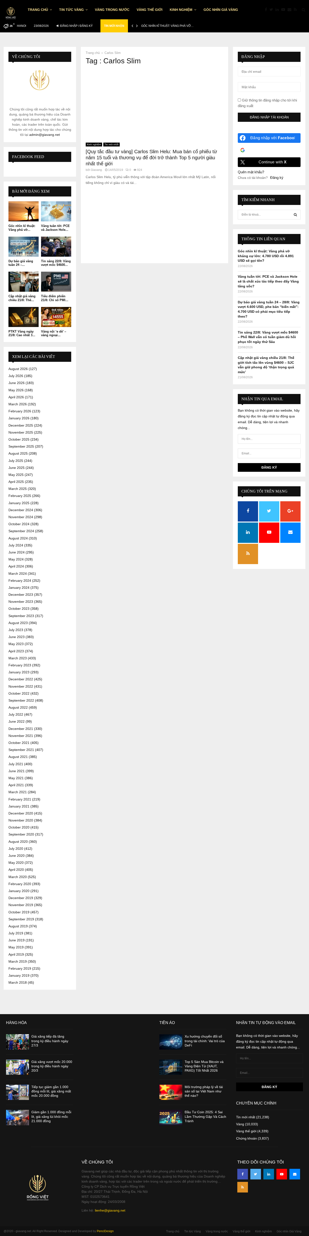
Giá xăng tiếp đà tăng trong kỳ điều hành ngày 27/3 (49, 1040)
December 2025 (20, 425)
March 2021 (17, 792)
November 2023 (20, 601)
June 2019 (16, 940)
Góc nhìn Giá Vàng (221, 10)
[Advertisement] (154, 104)
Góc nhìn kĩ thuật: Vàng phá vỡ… (167, 26)
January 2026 (18, 418)
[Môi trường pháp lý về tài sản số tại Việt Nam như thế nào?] (170, 1092)
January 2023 (18, 672)
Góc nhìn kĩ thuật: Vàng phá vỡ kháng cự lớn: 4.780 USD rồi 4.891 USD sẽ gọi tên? (266, 255)
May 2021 (16, 778)
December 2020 (20, 813)
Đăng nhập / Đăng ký (76, 26)
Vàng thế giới (149, 10)
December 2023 (20, 594)
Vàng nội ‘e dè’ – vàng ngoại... (53, 333)
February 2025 (19, 496)
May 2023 (16, 644)
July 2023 (15, 630)
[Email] (291, 10)
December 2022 (20, 679)
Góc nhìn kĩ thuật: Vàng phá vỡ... (21, 228)
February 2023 (19, 665)
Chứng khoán (246, 1138)
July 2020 (15, 849)
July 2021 (15, 764)
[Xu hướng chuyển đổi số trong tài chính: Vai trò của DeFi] (170, 1041)
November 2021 (20, 736)
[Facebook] (267, 10)
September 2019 (21, 919)
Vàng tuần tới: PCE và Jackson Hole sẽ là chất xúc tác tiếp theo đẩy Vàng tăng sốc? (268, 281)
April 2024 (16, 566)
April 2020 (16, 870)
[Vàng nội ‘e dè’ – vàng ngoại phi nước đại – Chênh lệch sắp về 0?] (56, 317)
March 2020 (17, 877)
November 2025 (20, 432)
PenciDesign (105, 1231)
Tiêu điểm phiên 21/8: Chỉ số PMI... (54, 298)
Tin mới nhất (112, 144)
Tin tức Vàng (71, 10)
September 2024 (21, 531)
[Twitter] (272, 10)
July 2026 (15, 376)
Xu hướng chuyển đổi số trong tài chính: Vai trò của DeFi (205, 1040)
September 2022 (21, 700)
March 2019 (17, 961)
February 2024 (19, 580)
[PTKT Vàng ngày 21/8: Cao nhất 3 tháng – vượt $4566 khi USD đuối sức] (23, 317)
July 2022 (15, 714)
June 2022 (16, 721)
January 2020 (18, 891)
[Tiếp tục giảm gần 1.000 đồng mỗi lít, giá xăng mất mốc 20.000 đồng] (17, 1092)
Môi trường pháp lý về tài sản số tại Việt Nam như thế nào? (204, 1091)
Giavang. (97, 170)
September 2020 (21, 834)
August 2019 (18, 926)
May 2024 (16, 559)
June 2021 (16, 771)
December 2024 (20, 510)
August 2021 (18, 757)
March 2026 (17, 404)
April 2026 (16, 397)
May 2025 (16, 475)
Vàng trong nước (112, 10)
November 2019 (20, 905)
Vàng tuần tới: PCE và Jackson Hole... (55, 228)
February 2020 (19, 884)
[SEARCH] (295, 214)
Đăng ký (276, 177)
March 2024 (17, 573)
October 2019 (18, 912)
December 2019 (20, 898)
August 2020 (18, 841)
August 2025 (18, 453)
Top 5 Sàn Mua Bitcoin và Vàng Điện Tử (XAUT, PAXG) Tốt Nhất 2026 (204, 1066)
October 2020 (18, 827)
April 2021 (16, 785)
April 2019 (16, 954)
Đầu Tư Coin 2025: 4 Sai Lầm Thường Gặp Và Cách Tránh (205, 1116)
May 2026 (16, 390)
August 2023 (18, 623)
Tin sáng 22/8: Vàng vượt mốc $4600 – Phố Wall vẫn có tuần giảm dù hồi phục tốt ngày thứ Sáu (268, 337)
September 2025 (21, 446)
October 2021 (18, 743)
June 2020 (16, 856)
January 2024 (18, 587)
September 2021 (21, 750)
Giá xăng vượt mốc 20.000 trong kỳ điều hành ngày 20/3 (51, 1066)
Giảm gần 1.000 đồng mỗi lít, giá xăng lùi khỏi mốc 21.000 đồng (51, 1116)
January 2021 (18, 806)
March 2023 (17, 658)
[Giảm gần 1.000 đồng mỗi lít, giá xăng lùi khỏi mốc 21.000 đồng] (17, 1117)
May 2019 (16, 947)
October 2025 (18, 439)
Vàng (240, 1124)
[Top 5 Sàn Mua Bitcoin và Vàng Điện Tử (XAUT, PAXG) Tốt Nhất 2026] (170, 1067)
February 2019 (19, 968)
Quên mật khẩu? (251, 172)
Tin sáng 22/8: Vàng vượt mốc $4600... (56, 263)
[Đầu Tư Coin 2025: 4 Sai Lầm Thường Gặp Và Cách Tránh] (170, 1117)
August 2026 (18, 369)
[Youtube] (284, 10)
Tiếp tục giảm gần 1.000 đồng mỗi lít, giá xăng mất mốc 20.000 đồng (51, 1091)
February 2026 (19, 411)
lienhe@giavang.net (110, 1210)
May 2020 (16, 863)
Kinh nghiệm (181, 10)
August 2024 (18, 538)
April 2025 (16, 482)
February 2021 (19, 799)
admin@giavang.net (44, 135)
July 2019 (15, 933)
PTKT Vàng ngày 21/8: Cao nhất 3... (21, 333)
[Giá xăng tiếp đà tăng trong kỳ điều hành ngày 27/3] (17, 1041)
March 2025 (17, 489)
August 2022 (18, 707)
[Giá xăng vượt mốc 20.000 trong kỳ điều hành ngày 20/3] (17, 1067)
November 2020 (20, 820)
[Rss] (296, 10)
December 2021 (20, 729)
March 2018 (17, 982)
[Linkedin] (278, 10)
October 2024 (18, 524)
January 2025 (18, 503)
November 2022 (20, 686)
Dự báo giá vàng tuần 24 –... (20, 263)
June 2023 (16, 637)
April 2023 (16, 651)
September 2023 (21, 616)
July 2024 (15, 545)
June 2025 (16, 468)
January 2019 (18, 975)
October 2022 (18, 693)
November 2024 (20, 517)
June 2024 (16, 552)
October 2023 (18, 609)
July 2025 (15, 461)
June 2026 (16, 383)
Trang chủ (38, 10)
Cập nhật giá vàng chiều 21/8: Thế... (21, 298)
